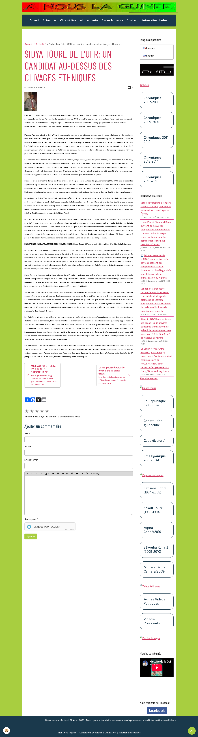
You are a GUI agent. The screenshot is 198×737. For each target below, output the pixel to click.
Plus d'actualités (149, 378)
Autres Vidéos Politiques (154, 601)
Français (150, 48)
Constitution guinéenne (153, 423)
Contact (132, 20)
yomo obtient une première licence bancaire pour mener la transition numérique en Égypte (156, 208)
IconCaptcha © (69, 529)
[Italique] (31, 473)
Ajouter (30, 536)
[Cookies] (6, 730)
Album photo (89, 20)
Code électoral (154, 441)
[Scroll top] (192, 731)
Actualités (49, 20)
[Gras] (27, 473)
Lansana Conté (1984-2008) (155, 490)
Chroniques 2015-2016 (152, 179)
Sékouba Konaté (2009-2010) (156, 549)
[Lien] (62, 473)
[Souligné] (36, 473)
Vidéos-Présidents (152, 621)
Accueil (34, 20)
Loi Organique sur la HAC (155, 458)
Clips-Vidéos (68, 20)
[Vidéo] (77, 473)
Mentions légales (67, 732)
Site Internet (31, 459)
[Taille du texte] (41, 473)
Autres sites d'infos (154, 20)
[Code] (81, 473)
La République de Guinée (155, 403)
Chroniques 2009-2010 (152, 120)
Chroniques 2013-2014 (152, 159)
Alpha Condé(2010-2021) (153, 530)
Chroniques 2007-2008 (152, 100)
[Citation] (53, 473)
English (150, 55)
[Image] (72, 473)
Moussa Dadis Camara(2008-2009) (155, 569)
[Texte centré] (57, 473)
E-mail (28, 446)
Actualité (41, 44)
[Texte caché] (67, 473)
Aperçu (96, 473)
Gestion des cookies (130, 732)
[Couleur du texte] (47, 473)
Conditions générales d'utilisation (98, 732)
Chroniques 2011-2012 (157, 140)
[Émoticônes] (86, 473)
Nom (27, 433)
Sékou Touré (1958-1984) (153, 510)
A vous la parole (112, 20)
